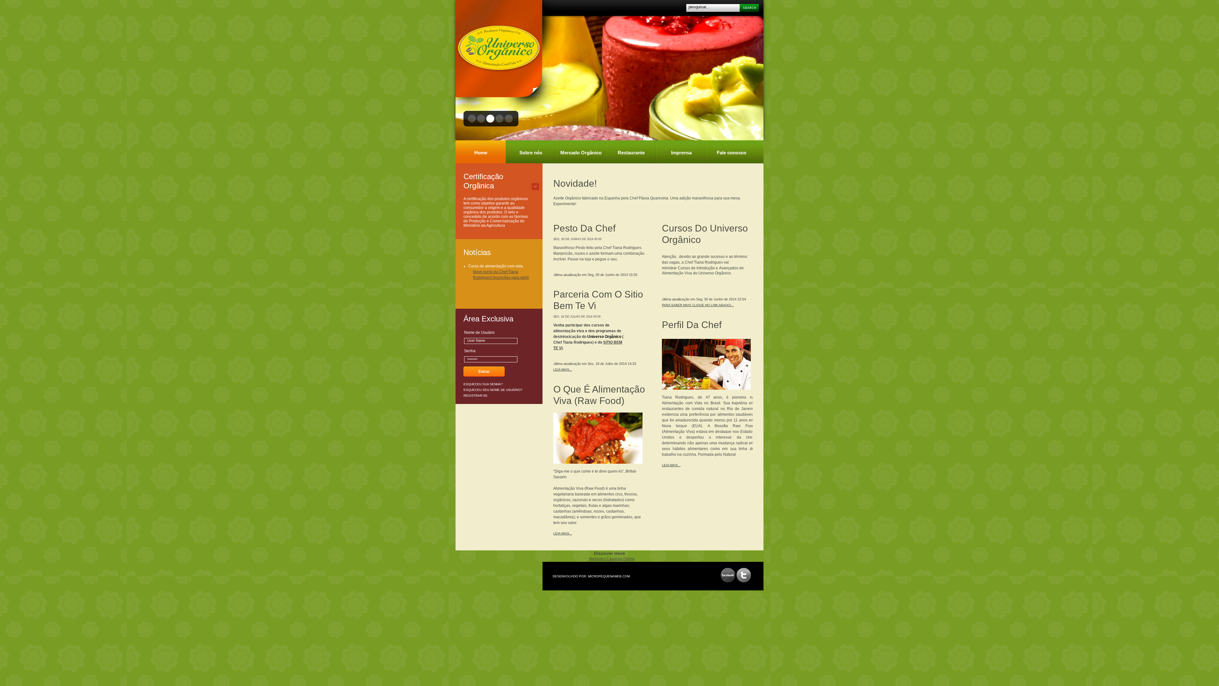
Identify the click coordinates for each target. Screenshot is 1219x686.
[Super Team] (498, 46)
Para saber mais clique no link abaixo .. (698, 305)
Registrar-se (475, 395)
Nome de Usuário (479, 332)
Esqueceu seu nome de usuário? (493, 390)
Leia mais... (562, 369)
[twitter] (743, 575)
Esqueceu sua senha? (483, 384)
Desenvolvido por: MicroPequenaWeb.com (591, 576)
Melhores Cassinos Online (612, 559)
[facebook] (728, 575)
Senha (470, 351)
